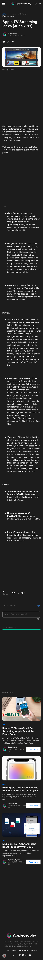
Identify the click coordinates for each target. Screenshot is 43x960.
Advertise (34, 950)
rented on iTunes (26, 463)
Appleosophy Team (14, 860)
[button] (3, 4)
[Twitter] (20, 955)
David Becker (12, 33)
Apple (4, 14)
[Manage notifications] (4, 956)
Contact (13, 950)
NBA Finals (22, 494)
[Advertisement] (21, 96)
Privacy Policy (24, 950)
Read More (33, 749)
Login (37, 606)
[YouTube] (30, 955)
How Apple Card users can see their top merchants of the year (20, 789)
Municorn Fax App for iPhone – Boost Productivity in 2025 (20, 845)
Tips (7, 950)
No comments (9, 16)
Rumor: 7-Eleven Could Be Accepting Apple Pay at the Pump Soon (18, 731)
